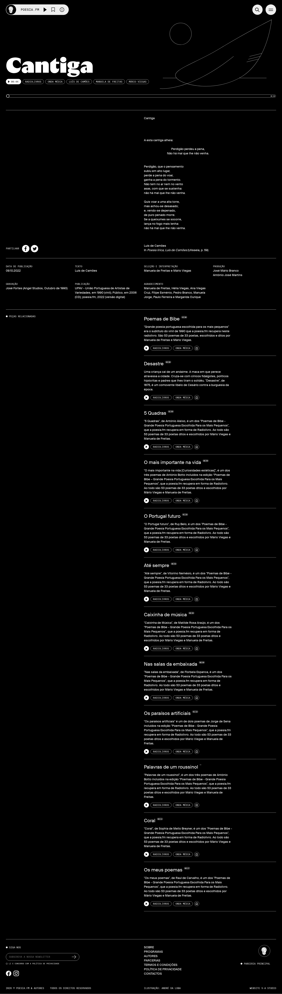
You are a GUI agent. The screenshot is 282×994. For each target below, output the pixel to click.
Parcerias (152, 960)
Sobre (149, 947)
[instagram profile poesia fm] (16, 973)
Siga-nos (15, 947)
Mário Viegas (137, 81)
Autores (151, 956)
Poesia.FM (30, 9)
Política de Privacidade (45, 964)
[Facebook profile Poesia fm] (9, 973)
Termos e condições (160, 965)
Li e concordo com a (34, 964)
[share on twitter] (34, 248)
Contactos (153, 974)
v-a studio (268, 988)
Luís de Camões (79, 81)
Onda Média (55, 81)
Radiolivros (33, 81)
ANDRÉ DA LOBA (171, 988)
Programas (153, 952)
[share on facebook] (25, 248)
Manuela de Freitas (109, 81)
